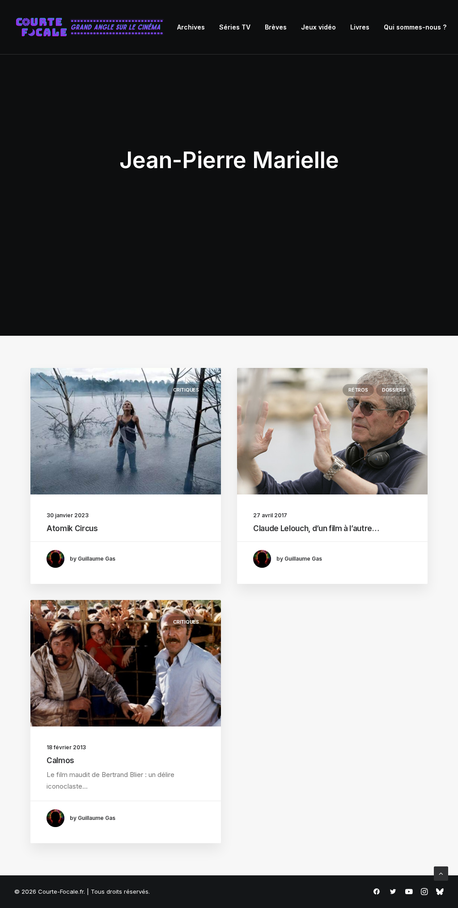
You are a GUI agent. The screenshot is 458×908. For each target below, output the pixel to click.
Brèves (276, 27)
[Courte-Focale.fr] (92, 27)
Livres (359, 27)
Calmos (60, 760)
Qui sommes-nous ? (415, 27)
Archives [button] (191, 27)
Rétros (358, 390)
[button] (125, 431)
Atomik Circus (72, 528)
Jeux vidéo (318, 27)
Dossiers (394, 390)
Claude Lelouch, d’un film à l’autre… (316, 528)
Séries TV (234, 27)
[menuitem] (191, 27)
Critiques (186, 390)
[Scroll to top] (441, 873)
